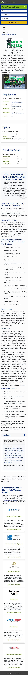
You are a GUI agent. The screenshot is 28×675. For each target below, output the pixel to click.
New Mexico (16, 457)
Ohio (5, 459)
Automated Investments (14, 516)
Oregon (12, 459)
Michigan (9, 453)
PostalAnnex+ (14, 627)
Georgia (9, 450)
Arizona (17, 447)
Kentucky (6, 452)
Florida (5, 450)
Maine (5, 453)
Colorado (21, 447)
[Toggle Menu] (25, 2)
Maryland (21, 452)
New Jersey (11, 457)
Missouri (13, 453)
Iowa (12, 450)
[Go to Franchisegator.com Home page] (8, 2)
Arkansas (13, 447)
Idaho (15, 450)
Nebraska (17, 455)
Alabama (9, 447)
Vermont (17, 460)
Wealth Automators (14, 571)
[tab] (5, 87)
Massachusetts (16, 452)
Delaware (20, 448)
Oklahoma (9, 459)
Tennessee (10, 460)
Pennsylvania (17, 459)
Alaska (5, 447)
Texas (14, 460)
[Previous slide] (4, 82)
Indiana (18, 450)
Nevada (21, 457)
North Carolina (11, 455)
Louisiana (10, 452)
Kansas (21, 450)
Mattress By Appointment (14, 654)
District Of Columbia (13, 448)
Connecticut (6, 448)
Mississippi (17, 453)
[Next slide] (25, 82)
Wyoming (10, 462)
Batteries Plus (14, 599)
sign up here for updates (10, 500)
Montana (6, 455)
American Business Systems (14, 544)
